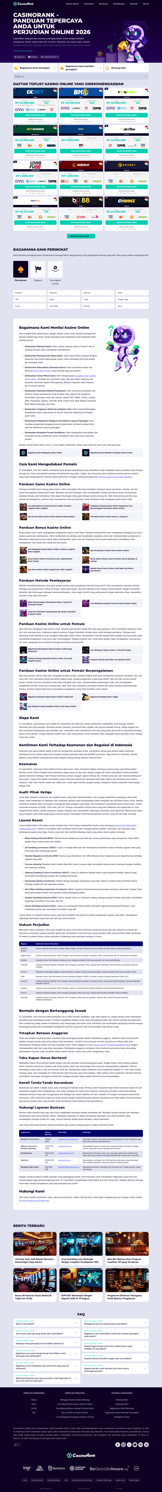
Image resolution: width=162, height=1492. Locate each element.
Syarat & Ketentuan (45, 1488)
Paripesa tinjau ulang (35, 226)
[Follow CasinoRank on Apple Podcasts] (146, 1444)
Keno (34, 1404)
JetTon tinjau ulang (126, 155)
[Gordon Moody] (77, 1468)
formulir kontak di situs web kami (34, 1200)
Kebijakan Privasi (122, 1417)
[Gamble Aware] (109, 1468)
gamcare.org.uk (64, 1160)
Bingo (34, 1399)
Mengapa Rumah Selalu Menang (74, 1399)
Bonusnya (103, 4)
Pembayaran (119, 4)
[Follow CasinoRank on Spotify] (140, 1444)
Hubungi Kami (121, 1404)
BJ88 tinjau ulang (81, 226)
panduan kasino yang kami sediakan (115, 477)
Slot (34, 1412)
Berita (146, 4)
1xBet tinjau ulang (35, 119)
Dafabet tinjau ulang (81, 191)
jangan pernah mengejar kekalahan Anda (111, 1045)
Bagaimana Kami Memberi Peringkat (121, 1412)
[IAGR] (27, 1468)
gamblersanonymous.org (68, 1139)
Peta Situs (120, 1488)
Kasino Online (72, 4)
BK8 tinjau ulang (81, 119)
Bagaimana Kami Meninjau (122, 1408)
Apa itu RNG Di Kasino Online (75, 1412)
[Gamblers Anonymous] (40, 1468)
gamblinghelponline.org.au (68, 1167)
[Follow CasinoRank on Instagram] (123, 1444)
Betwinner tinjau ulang (35, 155)
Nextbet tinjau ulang (81, 155)
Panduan (134, 4)
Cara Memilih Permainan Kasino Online (74, 1404)
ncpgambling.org (65, 1146)
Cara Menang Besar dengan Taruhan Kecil (75, 1408)
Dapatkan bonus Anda (35, 115)
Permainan (89, 4)
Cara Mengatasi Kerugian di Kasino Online (75, 1417)
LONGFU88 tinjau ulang (35, 191)
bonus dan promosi (42, 371)
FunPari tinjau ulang (126, 119)
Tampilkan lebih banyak (79, 236)
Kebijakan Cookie (84, 1488)
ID (16, 1444)
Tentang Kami (122, 1399)
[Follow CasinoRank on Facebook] (117, 1444)
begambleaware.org (66, 1153)
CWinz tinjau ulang (126, 226)
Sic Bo (34, 1408)
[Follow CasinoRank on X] (129, 1444)
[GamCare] (56, 1468)
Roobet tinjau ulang (127, 191)
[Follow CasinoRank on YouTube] (135, 1444)
